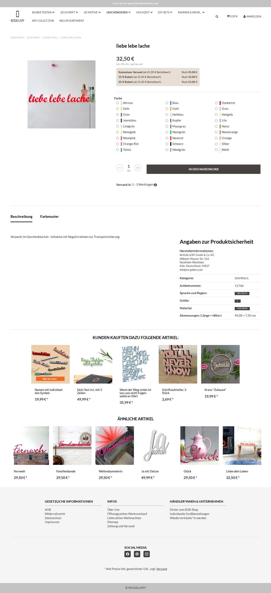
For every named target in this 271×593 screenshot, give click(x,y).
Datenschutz (53, 518)
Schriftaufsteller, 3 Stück (174, 391)
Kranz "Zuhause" (215, 389)
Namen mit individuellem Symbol (49, 391)
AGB (48, 509)
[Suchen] (217, 16)
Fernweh (19, 471)
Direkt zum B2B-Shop (184, 509)
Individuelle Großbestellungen (189, 513)
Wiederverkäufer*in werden (188, 518)
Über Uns (113, 509)
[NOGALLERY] (17, 16)
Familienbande (65, 471)
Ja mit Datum (150, 471)
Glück (187, 471)
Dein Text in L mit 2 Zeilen (89, 391)
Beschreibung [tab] (21, 216)
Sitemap (112, 522)
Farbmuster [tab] (49, 216)
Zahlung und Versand (121, 526)
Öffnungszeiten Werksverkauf (127, 513)
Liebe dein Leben (237, 471)
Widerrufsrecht (55, 513)
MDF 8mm (242, 308)
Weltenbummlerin (110, 471)
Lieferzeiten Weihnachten (124, 518)
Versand (139, 64)
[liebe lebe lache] (61, 94)
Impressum (52, 522)
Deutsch (242, 293)
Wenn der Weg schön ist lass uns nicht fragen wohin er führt (135, 393)
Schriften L (242, 278)
